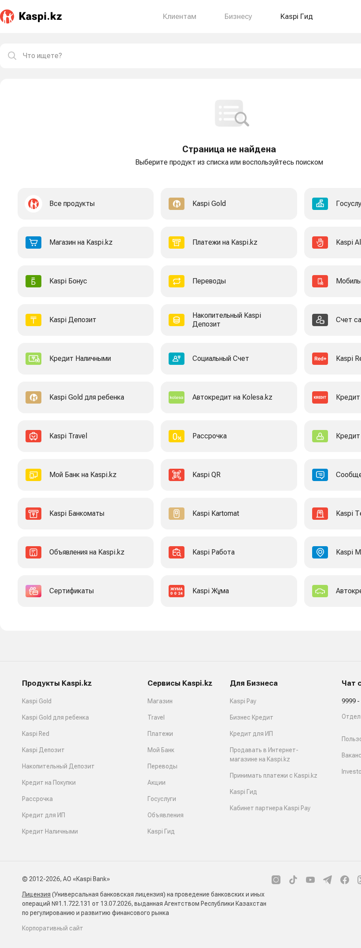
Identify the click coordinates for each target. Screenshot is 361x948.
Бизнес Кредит (251, 717)
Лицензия (36, 894)
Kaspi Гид (161, 831)
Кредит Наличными (50, 831)
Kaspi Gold (37, 701)
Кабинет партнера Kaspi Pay (270, 808)
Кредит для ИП (43, 815)
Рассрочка (37, 798)
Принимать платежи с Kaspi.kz (273, 775)
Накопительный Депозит (58, 766)
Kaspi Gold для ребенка (55, 717)
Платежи (160, 733)
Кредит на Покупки (49, 782)
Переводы (162, 766)
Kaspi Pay (243, 701)
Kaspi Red (35, 733)
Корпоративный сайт (52, 928)
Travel (156, 717)
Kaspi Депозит (43, 749)
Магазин (160, 701)
